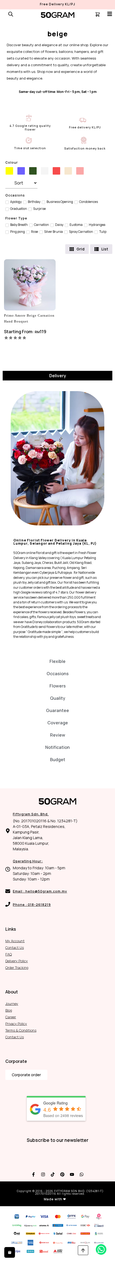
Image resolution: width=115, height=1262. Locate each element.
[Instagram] (43, 1174)
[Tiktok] (52, 1174)
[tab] (57, 375)
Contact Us (14, 947)
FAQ (8, 954)
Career (10, 1017)
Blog (8, 1010)
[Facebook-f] (33, 1174)
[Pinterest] (62, 1174)
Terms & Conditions (20, 1030)
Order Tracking (16, 967)
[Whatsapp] (81, 1174)
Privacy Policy (16, 1023)
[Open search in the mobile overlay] (10, 14)
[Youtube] (72, 1174)
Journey (11, 1003)
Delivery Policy (16, 960)
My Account (15, 940)
